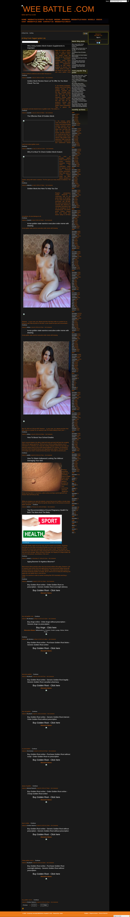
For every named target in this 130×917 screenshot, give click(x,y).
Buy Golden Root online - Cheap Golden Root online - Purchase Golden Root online (79, 85)
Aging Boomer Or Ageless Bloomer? (41, 562)
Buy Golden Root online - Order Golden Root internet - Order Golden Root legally (79, 77)
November (74, 130)
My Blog (31, 33)
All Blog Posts (25, 33)
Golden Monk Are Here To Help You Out (42, 188)
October (74, 131)
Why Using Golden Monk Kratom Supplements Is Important (78, 45)
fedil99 (28, 455)
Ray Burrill (29, 676)
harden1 (29, 558)
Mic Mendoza (30, 618)
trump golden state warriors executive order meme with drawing (78, 62)
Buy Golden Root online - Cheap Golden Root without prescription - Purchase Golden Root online (79, 100)
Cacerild (29, 77)
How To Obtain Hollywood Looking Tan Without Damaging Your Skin (79, 81)
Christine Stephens (31, 825)
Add (86, 33)
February (74, 123)
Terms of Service (103, 913)
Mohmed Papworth (31, 788)
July (73, 116)
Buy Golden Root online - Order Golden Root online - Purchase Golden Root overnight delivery (79, 105)
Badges (86, 913)
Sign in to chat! (117, 916)
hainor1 (29, 507)
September (74, 133)
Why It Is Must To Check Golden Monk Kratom (44, 152)
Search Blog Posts (39, 42)
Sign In (107, 1)
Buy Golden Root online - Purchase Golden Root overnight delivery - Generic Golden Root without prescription (45, 868)
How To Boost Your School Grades (40, 437)
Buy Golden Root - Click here (46, 590)
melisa (28, 327)
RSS (23, 908)
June (73, 117)
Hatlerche (29, 148)
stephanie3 (29, 581)
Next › (45, 905)
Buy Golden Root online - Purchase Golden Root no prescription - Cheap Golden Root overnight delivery (79, 89)
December (74, 128)
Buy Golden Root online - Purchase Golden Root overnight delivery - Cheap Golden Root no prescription (78, 94)
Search (128, 1)
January (74, 125)
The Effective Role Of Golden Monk (40, 116)
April (73, 120)
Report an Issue (94, 913)
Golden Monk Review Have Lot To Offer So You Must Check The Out (79, 49)
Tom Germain (30, 751)
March (73, 122)
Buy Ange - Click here (46, 627)
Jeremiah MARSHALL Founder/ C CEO (42, 913)
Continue (24, 75)
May (73, 119)
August (73, 114)
